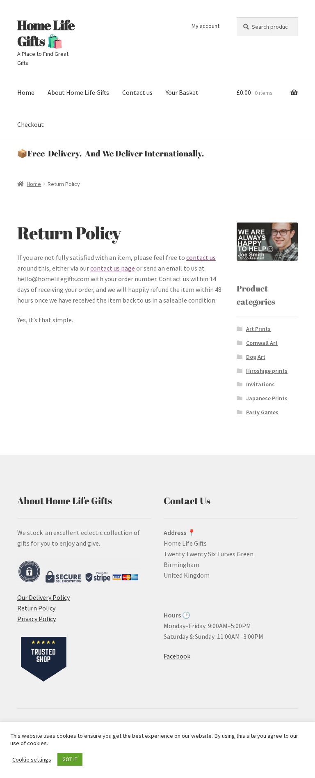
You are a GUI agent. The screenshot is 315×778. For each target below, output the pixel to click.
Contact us (137, 92)
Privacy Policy (36, 619)
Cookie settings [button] (31, 759)
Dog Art (255, 356)
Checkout (30, 124)
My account (205, 26)
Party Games (262, 412)
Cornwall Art (262, 343)
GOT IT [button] (70, 759)
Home (25, 92)
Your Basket (182, 92)
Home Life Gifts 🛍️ (46, 33)
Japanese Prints (267, 398)
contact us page (112, 268)
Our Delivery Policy (43, 597)
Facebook (177, 656)
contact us (201, 257)
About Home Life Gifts (78, 92)
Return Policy (36, 608)
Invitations (260, 384)
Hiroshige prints (267, 370)
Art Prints (258, 329)
